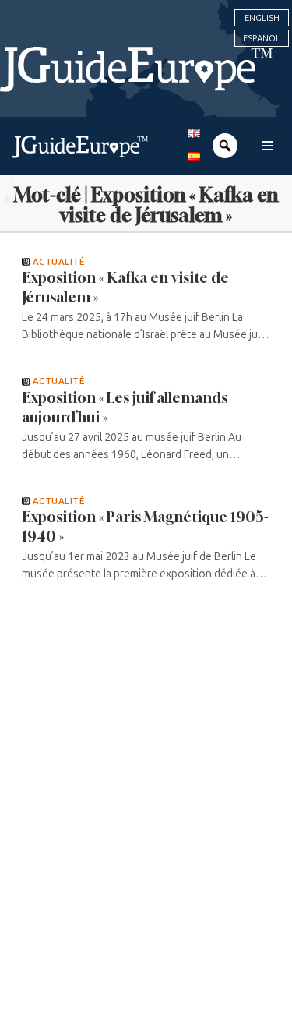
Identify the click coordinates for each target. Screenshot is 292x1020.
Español (261, 38)
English (262, 17)
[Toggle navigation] (268, 145)
